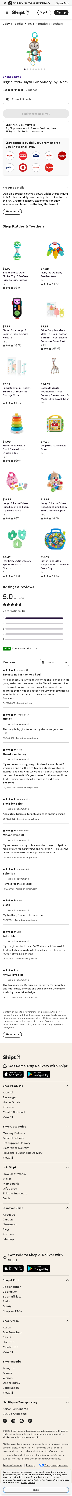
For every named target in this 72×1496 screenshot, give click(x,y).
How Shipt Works (14, 1174)
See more (8, 698)
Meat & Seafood (14, 1112)
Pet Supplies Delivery (16, 1143)
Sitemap (8, 1239)
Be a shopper (12, 1286)
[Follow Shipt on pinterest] (22, 1421)
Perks (6, 1301)
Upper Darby (11, 1383)
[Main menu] (6, 12)
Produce (8, 1107)
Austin (7, 1327)
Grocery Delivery (14, 1133)
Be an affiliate (12, 1296)
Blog (6, 1229)
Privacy (30, 1465)
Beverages (10, 1097)
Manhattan (10, 1347)
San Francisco (12, 1332)
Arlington (9, 1368)
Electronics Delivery (16, 1148)
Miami (7, 1337)
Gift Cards (10, 1188)
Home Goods (11, 1102)
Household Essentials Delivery (22, 1152)
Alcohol (8, 1092)
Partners (8, 1234)
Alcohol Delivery (13, 1138)
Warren (8, 1378)
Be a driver (10, 1291)
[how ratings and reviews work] (23, 611)
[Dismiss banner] (5, 3)
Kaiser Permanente (15, 1409)
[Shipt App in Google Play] (38, 1074)
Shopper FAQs (12, 1311)
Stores (7, 1178)
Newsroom (10, 1224)
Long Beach (11, 1387)
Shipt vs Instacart (15, 1193)
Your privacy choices (56, 1465)
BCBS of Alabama (15, 1413)
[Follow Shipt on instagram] (13, 1421)
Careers (8, 1219)
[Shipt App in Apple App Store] (13, 1074)
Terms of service (12, 1465)
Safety (7, 1306)
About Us (9, 1214)
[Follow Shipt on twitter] (30, 1421)
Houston (8, 1342)
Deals (6, 1198)
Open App (62, 3)
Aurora (7, 1373)
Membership (11, 1183)
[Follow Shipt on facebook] (5, 1421)
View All (8, 1117)
